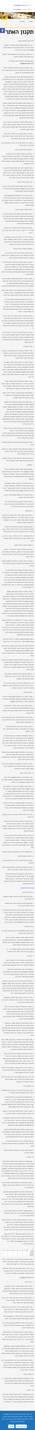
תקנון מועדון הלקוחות (27, 888)
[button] (2, 30)
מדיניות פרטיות (21, 1426)
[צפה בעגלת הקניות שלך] (4, 17)
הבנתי (11, 1426)
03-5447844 (17, 9)
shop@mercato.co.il (21, 5)
